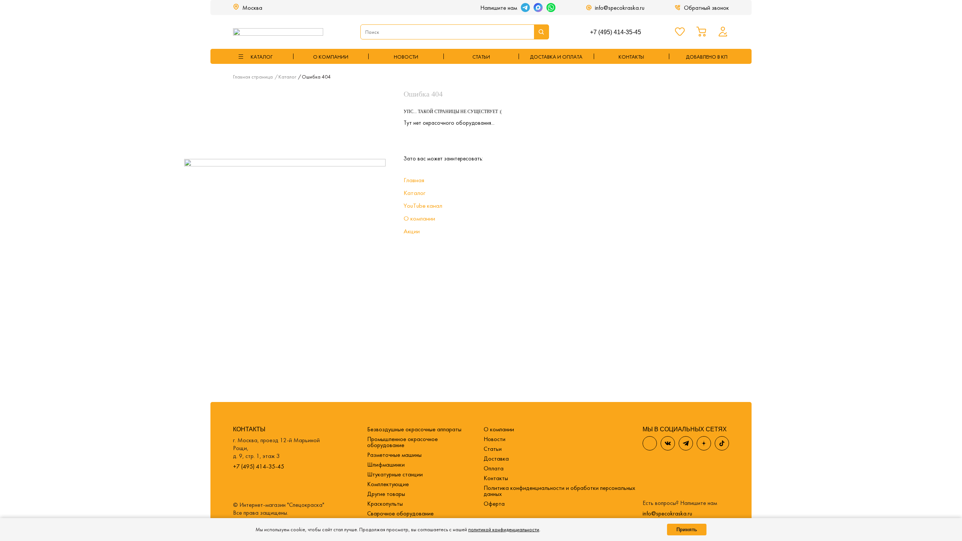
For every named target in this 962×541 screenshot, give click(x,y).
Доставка (496, 458)
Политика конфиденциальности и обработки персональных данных (559, 491)
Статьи (481, 56)
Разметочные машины (394, 455)
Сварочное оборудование (400, 513)
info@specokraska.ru (619, 8)
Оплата (494, 468)
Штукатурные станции (395, 474)
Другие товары (386, 494)
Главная (414, 180)
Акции (412, 231)
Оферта (494, 504)
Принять (686, 529)
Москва (252, 8)
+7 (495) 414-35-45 (615, 32)
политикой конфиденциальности (503, 529)
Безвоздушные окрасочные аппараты (414, 429)
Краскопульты (385, 504)
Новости (406, 56)
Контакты (496, 478)
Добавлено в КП (707, 56)
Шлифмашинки (386, 464)
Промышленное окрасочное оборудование (402, 442)
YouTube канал (423, 205)
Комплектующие (388, 484)
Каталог (414, 193)
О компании (330, 56)
